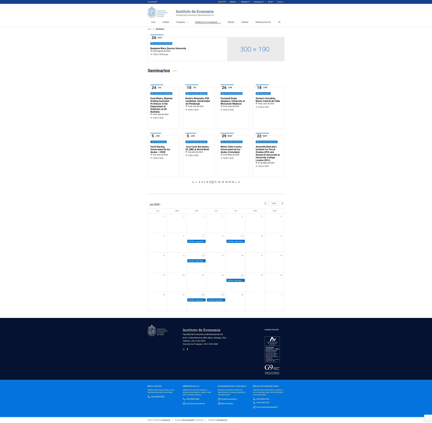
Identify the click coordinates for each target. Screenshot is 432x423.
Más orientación (227, 403)
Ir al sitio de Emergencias (195, 403)
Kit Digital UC (221, 420)
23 (242, 275)
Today (274, 203)
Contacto (244, 22)
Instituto (166, 22)
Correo (280, 2)
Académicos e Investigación (208, 22)
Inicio (153, 22)
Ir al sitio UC (152, 2)
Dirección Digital (187, 420)
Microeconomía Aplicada (161, 43)
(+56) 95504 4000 (157, 396)
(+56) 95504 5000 (192, 399)
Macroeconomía (263, 93)
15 (229, 182)
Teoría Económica (158, 142)
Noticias (231, 22)
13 (223, 182)
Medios (234, 2)
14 (226, 182)
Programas (182, 22)
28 (203, 295)
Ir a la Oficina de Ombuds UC (267, 407)
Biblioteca (245, 2)
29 (223, 295)
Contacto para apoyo (229, 399)
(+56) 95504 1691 (263, 399)
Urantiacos (165, 420)
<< (193, 182)
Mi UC (270, 2)
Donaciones (258, 2)
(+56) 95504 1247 (263, 402)
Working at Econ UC (263, 22)
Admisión (221, 2)
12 (219, 182)
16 (233, 182)
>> (239, 182)
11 (216, 182)
